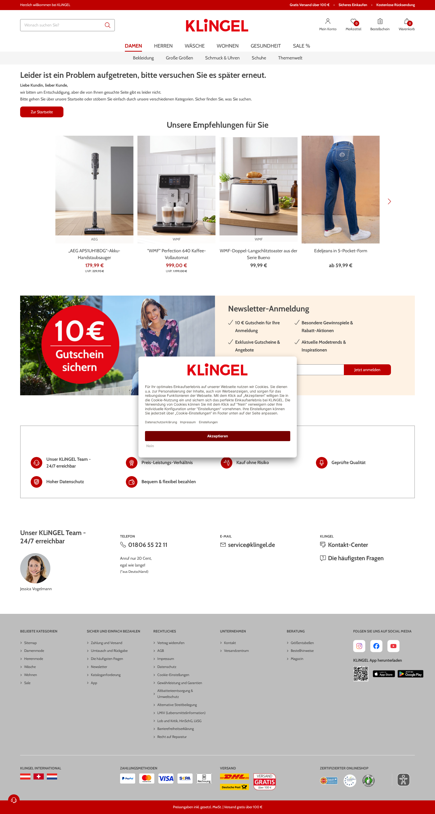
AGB (160, 650)
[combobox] (67, 25)
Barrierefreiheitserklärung (175, 728)
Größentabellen (302, 643)
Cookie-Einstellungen (173, 675)
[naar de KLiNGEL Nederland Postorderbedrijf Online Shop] (52, 776)
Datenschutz (166, 666)
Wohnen (30, 675)
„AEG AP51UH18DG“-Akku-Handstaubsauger (94, 254)
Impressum (165, 658)
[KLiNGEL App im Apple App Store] (384, 673)
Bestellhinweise (302, 650)
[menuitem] (133, 46)
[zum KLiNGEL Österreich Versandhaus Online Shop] (25, 776)
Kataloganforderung (106, 675)
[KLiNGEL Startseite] (217, 25)
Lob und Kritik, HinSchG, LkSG (179, 721)
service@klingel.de (251, 544)
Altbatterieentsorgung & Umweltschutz (175, 693)
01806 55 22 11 (147, 544)
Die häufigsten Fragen (356, 558)
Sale (27, 683)
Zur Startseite (42, 112)
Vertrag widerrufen (171, 643)
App (94, 683)
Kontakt (230, 643)
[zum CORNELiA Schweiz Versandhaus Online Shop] (38, 776)
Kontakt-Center (348, 544)
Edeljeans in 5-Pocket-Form (340, 251)
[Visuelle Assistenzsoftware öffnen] (401, 779)
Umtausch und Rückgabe (109, 650)
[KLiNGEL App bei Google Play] (410, 674)
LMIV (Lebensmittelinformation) (181, 713)
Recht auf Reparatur (172, 736)
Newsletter (99, 666)
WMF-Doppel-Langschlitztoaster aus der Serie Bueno (258, 254)
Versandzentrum (236, 650)
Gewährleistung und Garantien (179, 683)
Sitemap (30, 643)
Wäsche (30, 666)
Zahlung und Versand (106, 643)
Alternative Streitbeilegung (177, 704)
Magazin (297, 658)
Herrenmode (33, 658)
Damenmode (34, 650)
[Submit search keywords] (108, 25)
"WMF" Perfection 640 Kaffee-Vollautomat (176, 254)
